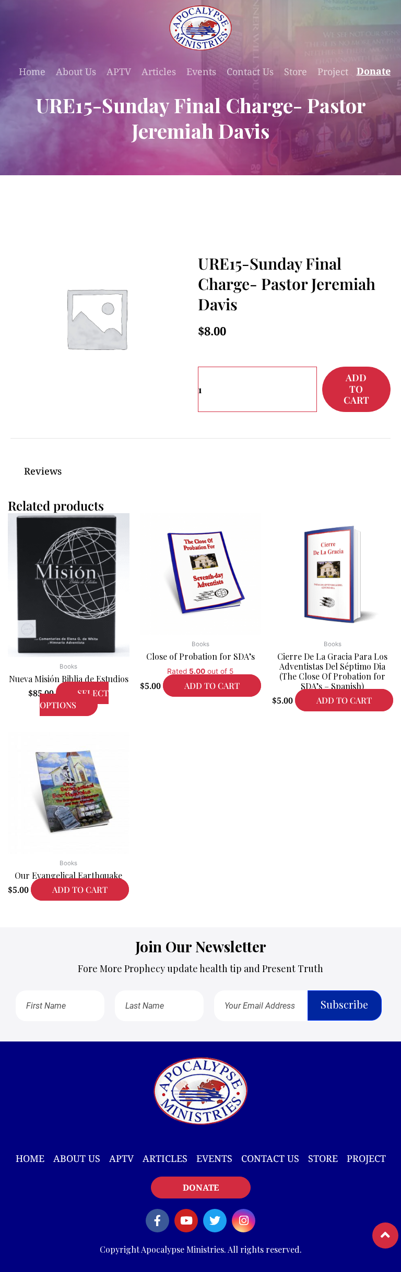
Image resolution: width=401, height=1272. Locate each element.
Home (32, 71)
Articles (158, 71)
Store (295, 71)
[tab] (200, 471)
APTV (119, 71)
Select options (74, 698)
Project (332, 71)
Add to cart (356, 388)
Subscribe (344, 1004)
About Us (76, 71)
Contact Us (250, 71)
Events (201, 71)
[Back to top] (385, 1235)
